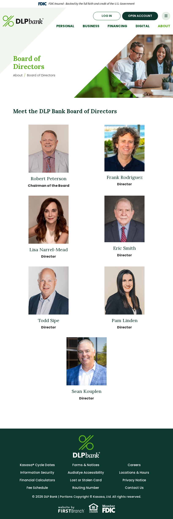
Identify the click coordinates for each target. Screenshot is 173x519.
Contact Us (134, 487)
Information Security (37, 472)
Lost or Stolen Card (86, 480)
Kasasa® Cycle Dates (37, 465)
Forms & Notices (85, 465)
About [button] (164, 26)
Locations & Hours (134, 472)
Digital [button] (143, 26)
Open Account (140, 16)
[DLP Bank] (24, 20)
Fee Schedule (37, 487)
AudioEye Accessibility (86, 472)
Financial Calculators (37, 480)
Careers (134, 465)
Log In (107, 16)
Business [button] (91, 26)
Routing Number (85, 487)
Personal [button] (65, 26)
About (18, 75)
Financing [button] (117, 26)
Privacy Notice (134, 480)
